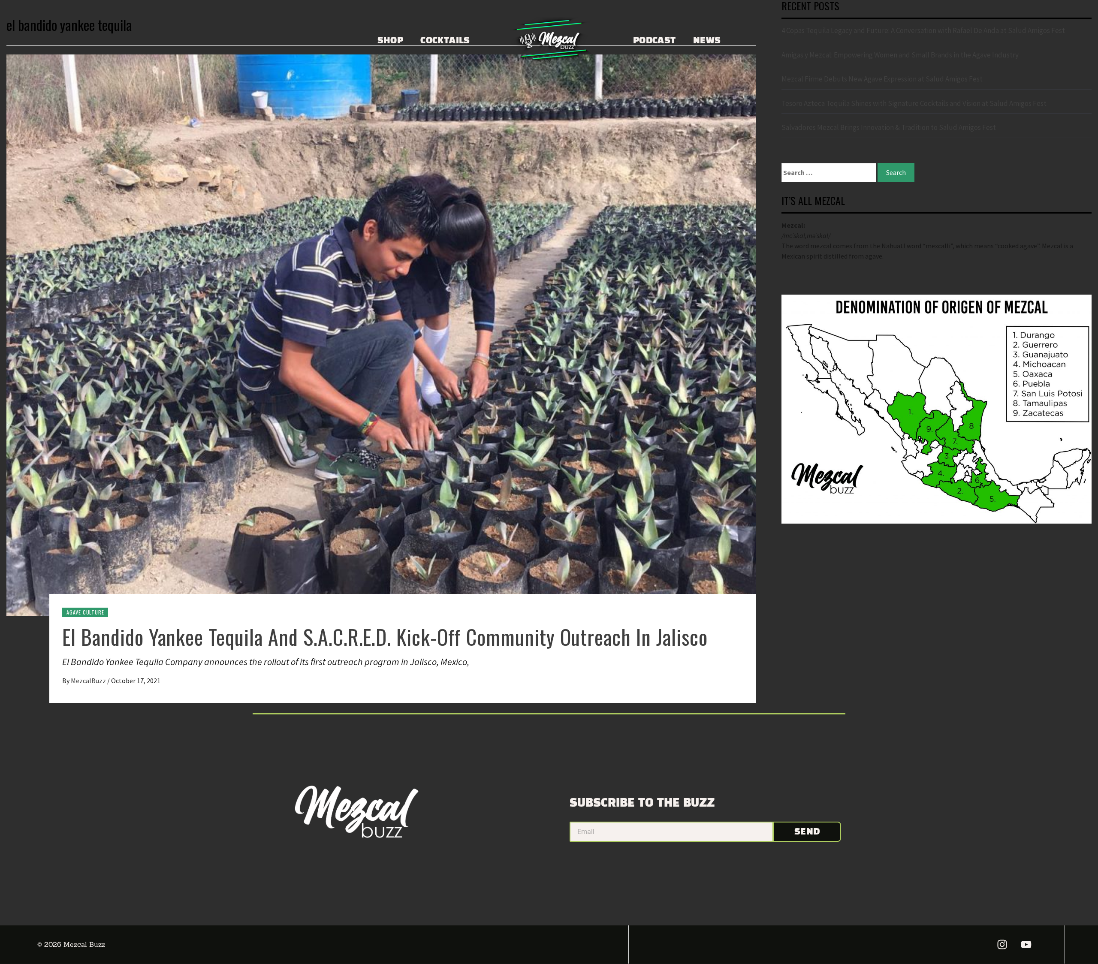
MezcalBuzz (89, 680)
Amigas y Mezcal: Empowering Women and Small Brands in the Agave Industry (900, 55)
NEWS (707, 40)
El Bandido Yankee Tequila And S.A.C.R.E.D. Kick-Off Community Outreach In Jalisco (385, 636)
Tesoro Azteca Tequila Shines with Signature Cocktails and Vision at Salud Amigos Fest (914, 103)
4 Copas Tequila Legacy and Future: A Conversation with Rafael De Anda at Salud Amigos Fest (923, 30)
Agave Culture (85, 612)
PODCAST (654, 40)
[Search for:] (828, 172)
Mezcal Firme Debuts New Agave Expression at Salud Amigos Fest (882, 79)
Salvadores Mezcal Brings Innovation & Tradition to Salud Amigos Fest (888, 127)
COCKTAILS (445, 40)
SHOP (390, 40)
